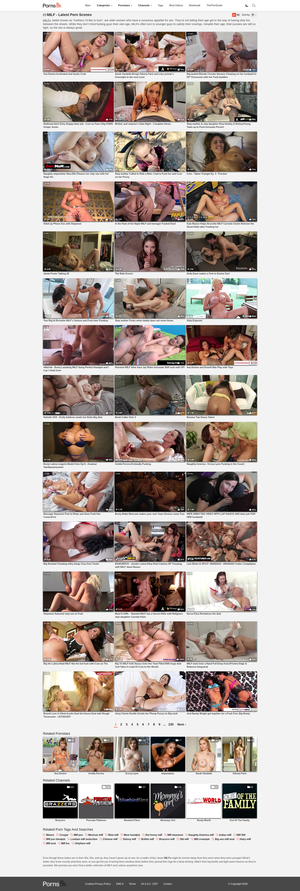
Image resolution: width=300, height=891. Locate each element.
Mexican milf (95, 835)
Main (88, 5)
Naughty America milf (201, 835)
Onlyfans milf (82, 843)
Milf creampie (202, 839)
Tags (160, 5)
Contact (167, 884)
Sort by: (246, 14)
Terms (132, 884)
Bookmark (194, 5)
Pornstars (124, 5)
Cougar (64, 835)
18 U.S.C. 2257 (149, 884)
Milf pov (78, 835)
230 (171, 724)
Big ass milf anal (224, 839)
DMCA (120, 884)
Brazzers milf (167, 839)
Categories (103, 5)
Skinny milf (129, 839)
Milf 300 (241, 835)
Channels (144, 5)
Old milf (184, 839)
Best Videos (176, 5)
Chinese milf (110, 839)
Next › (181, 724)
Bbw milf (113, 835)
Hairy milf (245, 839)
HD (238, 15)
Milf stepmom (175, 835)
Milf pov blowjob (55, 839)
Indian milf (225, 835)
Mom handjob (132, 835)
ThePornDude (214, 5)
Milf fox (65, 843)
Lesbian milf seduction (84, 839)
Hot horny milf (153, 835)
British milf (147, 839)
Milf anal (51, 843)
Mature (50, 835)
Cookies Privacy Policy (98, 884)
